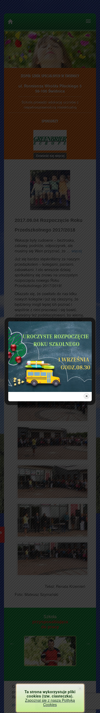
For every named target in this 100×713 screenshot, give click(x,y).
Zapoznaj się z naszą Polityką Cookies (50, 702)
